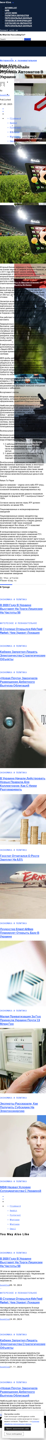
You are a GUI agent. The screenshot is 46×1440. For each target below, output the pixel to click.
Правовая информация (18, 20)
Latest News (11, 13)
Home (7, 10)
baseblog (5, 95)
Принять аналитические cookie (17, 1429)
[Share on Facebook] (25, 1196)
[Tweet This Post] (25, 1199)
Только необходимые (14, 1434)
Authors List (11, 7)
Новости (14, 82)
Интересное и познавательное (27, 94)
